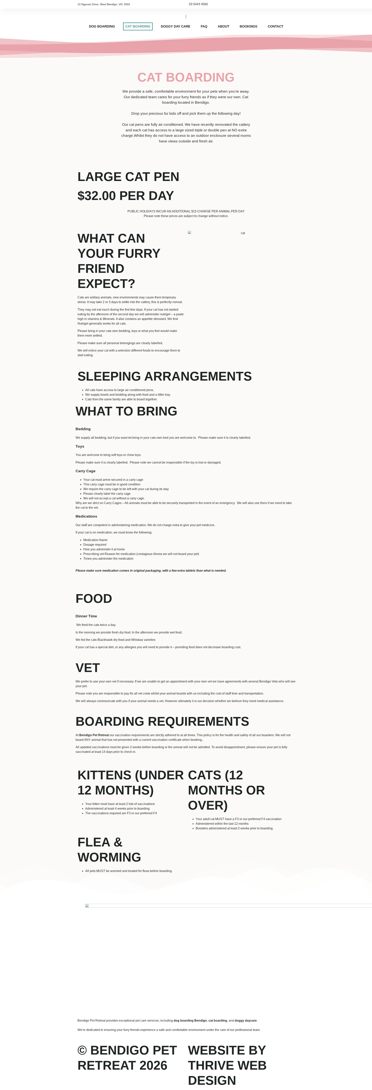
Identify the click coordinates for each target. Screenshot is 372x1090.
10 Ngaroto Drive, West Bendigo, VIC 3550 (104, 4)
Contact (275, 26)
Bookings (248, 26)
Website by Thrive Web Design (227, 1065)
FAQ (204, 26)
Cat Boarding (137, 26)
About (223, 26)
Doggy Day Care (175, 26)
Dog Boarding (102, 26)
